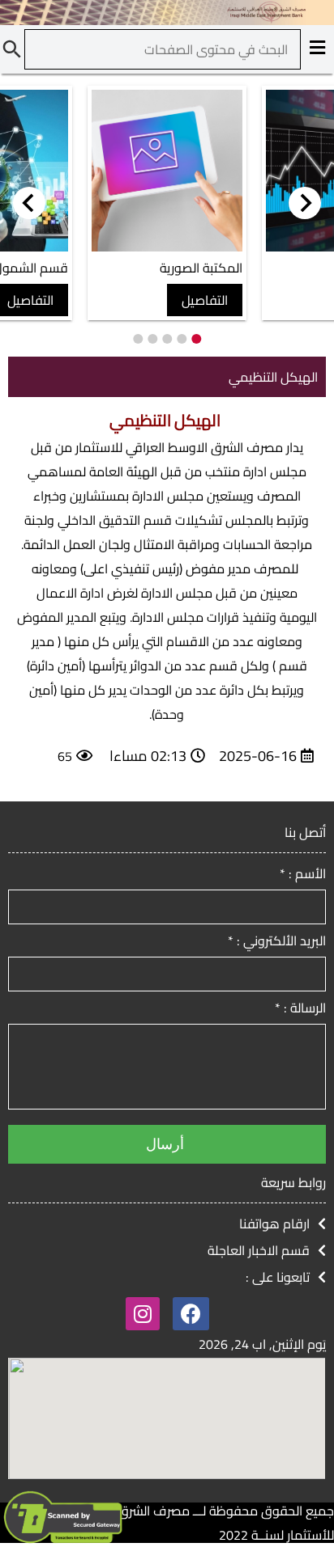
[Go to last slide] (305, 203)
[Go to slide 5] (138, 339)
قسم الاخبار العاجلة (259, 1250)
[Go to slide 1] (196, 339)
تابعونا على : (278, 1277)
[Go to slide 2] (181, 339)
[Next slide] (29, 203)
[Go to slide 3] (167, 339)
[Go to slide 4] (152, 339)
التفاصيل (205, 300)
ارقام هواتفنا (274, 1223)
